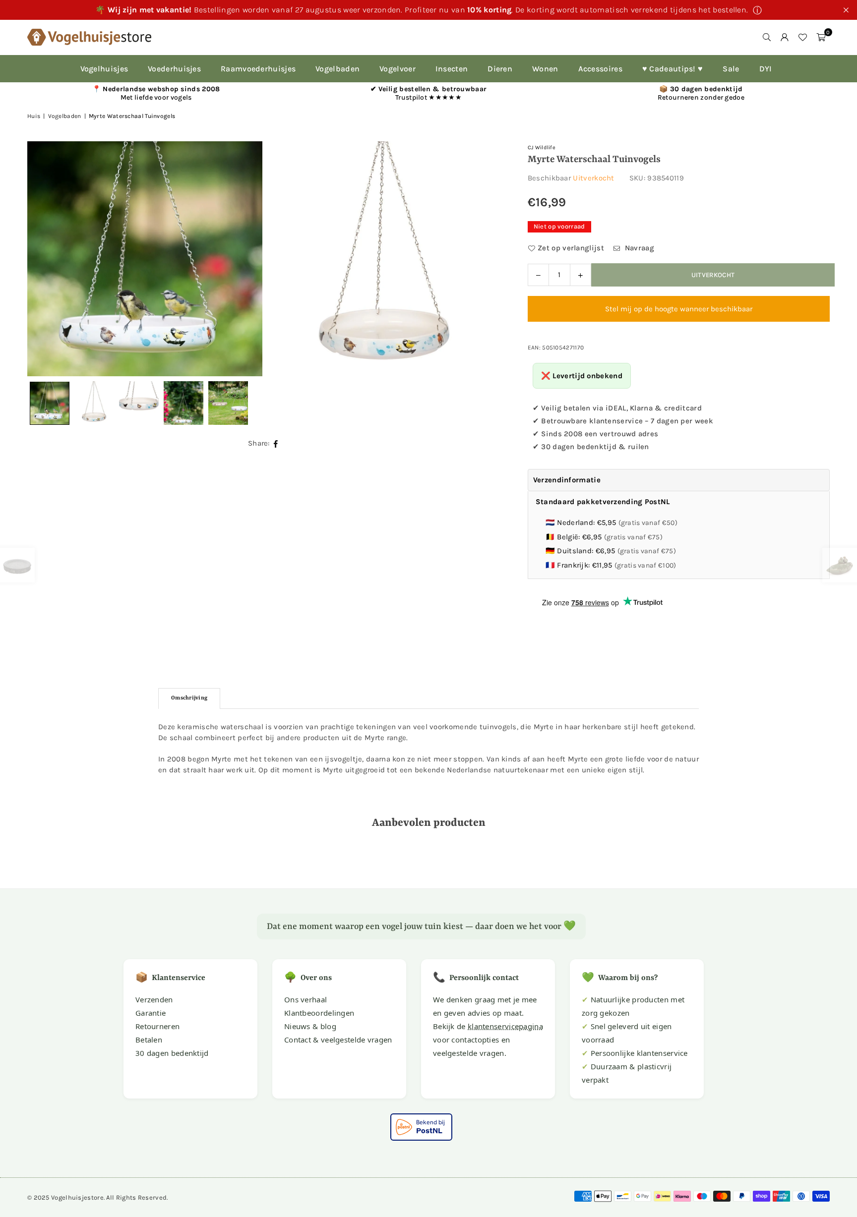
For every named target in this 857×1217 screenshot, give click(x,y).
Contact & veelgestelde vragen (338, 1039)
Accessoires (600, 68)
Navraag (638, 247)
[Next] (483, 258)
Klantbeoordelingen (319, 1013)
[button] (821, 37)
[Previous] (47, 258)
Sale (731, 68)
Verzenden (154, 999)
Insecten (451, 68)
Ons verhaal (305, 999)
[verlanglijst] (802, 37)
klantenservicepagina (505, 1026)
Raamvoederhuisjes (258, 68)
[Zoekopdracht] (767, 37)
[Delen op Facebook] (276, 443)
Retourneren (157, 1026)
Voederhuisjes (174, 68)
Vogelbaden (337, 68)
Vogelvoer (397, 68)
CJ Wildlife (541, 147)
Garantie (150, 1013)
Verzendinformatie (567, 479)
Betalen (148, 1039)
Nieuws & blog (310, 1026)
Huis (33, 116)
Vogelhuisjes (104, 68)
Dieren (500, 68)
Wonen (545, 68)
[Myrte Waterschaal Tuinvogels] (94, 403)
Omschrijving (189, 698)
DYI (765, 68)
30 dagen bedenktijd (172, 1053)
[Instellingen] (785, 37)
